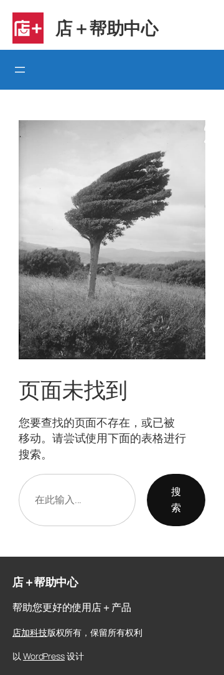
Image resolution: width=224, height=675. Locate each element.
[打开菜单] (19, 69)
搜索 (176, 499)
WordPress (44, 656)
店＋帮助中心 (106, 27)
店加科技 (29, 632)
